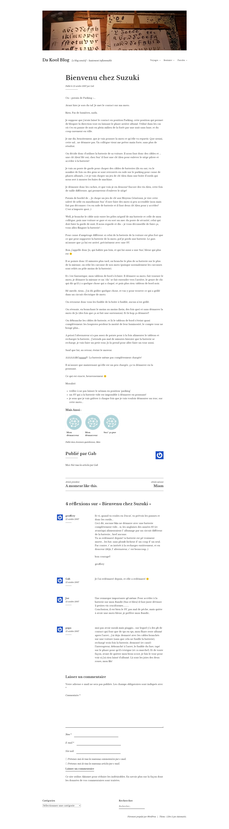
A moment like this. (81, 484)
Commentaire (72, 695)
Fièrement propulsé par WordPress (141, 816)
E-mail (69, 742)
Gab (92, 86)
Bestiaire (168, 60)
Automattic (181, 816)
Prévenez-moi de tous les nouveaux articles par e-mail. (94, 763)
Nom (68, 734)
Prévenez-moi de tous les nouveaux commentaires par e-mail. (97, 759)
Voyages (154, 60)
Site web (69, 751)
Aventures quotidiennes (85, 442)
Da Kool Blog (55, 60)
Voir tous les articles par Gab (84, 465)
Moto (98, 442)
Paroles (181, 60)
